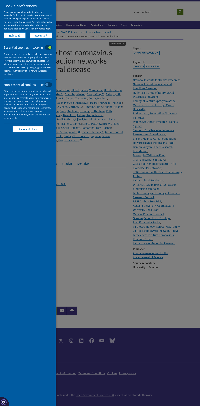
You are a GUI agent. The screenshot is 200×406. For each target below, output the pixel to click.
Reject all (14, 35)
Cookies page (43, 28)
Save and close (28, 129)
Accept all (41, 35)
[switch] (30, 48)
